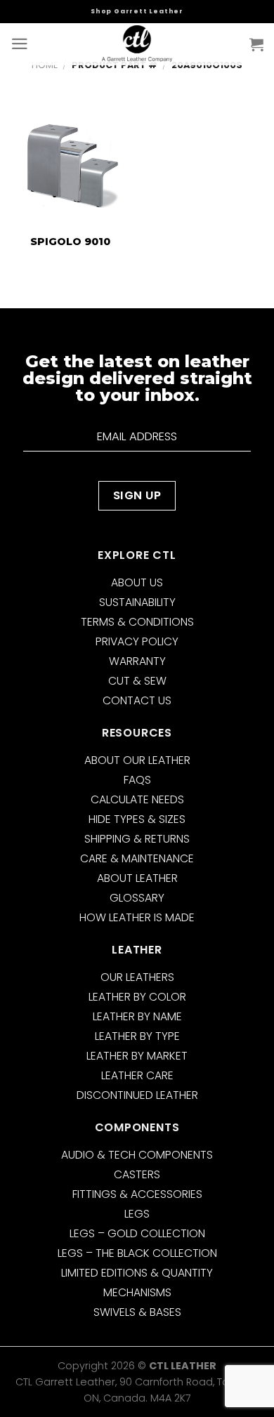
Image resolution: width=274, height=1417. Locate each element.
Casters (137, 1174)
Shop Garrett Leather (137, 11)
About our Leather (137, 760)
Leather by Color (137, 996)
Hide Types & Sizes (137, 819)
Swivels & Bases (137, 1312)
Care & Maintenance (137, 858)
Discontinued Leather (137, 1095)
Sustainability (137, 602)
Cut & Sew (137, 680)
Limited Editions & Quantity (137, 1272)
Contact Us (137, 700)
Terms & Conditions (137, 621)
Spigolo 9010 (70, 241)
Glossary (137, 897)
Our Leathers (137, 977)
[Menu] (20, 44)
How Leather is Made (137, 917)
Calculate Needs (137, 799)
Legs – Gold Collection (137, 1233)
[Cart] (256, 44)
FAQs (137, 779)
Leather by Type (137, 1036)
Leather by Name (137, 1016)
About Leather (137, 878)
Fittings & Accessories (137, 1194)
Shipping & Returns (137, 838)
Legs (137, 1213)
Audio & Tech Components (137, 1154)
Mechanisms (137, 1292)
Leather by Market (137, 1055)
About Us (137, 582)
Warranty (137, 661)
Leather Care (137, 1075)
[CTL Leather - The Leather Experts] (137, 43)
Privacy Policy (137, 641)
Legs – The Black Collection (137, 1253)
